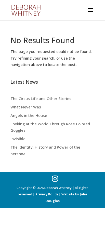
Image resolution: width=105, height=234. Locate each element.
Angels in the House (28, 115)
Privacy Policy (46, 194)
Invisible (17, 138)
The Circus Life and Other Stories (40, 98)
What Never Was (25, 106)
